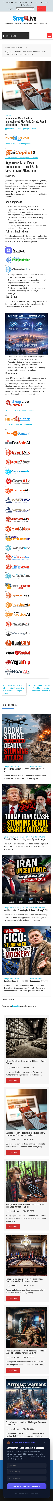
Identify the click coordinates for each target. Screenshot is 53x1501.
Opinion (25, 766)
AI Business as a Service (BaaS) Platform (21, 158)
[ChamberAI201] (17, 272)
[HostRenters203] (17, 436)
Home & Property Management (18, 143)
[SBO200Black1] (17, 445)
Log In (11, 9)
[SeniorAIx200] (17, 550)
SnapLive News (30, 129)
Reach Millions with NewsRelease (18, 424)
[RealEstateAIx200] (17, 626)
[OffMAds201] (17, 464)
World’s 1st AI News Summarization (19, 410)
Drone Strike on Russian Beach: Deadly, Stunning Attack (24, 770)
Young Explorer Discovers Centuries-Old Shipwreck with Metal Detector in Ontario (25, 1205)
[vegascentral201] (17, 655)
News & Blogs (15, 766)
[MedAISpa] (17, 531)
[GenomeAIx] (17, 474)
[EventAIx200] (17, 455)
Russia (37, 766)
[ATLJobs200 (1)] (17, 588)
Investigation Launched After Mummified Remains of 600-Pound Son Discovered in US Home (26, 1351)
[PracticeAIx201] (17, 493)
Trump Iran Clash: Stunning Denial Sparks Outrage (24, 839)
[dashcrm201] (17, 645)
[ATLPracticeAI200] (17, 617)
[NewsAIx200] (17, 521)
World (42, 766)
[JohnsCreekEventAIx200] (17, 598)
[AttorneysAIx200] (17, 512)
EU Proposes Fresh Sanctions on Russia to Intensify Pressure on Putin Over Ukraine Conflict (25, 1133)
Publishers (11, 36)
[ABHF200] (17, 560)
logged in (16, 1006)
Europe (8, 115)
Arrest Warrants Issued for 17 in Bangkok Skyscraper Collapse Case (26, 1423)
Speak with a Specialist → (26, 1486)
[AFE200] (17, 569)
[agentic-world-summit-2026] (26, 354)
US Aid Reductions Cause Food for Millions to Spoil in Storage (26, 1062)
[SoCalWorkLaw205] (17, 502)
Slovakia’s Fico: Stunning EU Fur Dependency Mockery (26, 981)
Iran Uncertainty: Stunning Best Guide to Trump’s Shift (26, 910)
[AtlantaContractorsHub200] (17, 541)
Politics (31, 766)
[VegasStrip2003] (17, 664)
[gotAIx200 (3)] (17, 253)
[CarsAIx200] (17, 483)
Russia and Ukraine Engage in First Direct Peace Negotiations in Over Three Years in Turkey (24, 1280)
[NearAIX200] (17, 674)
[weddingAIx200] (17, 636)
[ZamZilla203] (17, 262)
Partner (41, 9)
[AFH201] (17, 579)
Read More (13, 1080)
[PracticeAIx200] (17, 607)
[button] (49, 35)
